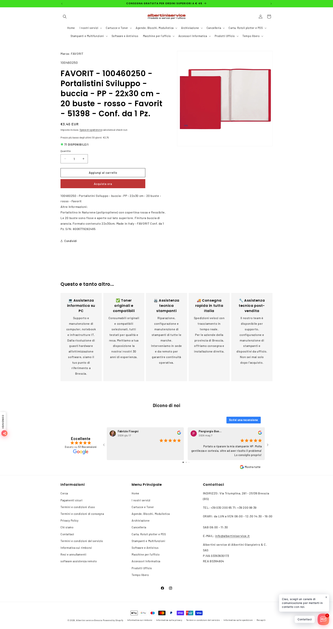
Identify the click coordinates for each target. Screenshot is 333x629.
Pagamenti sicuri (72, 500)
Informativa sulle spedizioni (238, 620)
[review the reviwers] (179, 433)
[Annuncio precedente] (62, 3)
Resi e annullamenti (73, 554)
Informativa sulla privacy (169, 620)
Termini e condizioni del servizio (82, 541)
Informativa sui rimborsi (76, 547)
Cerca (64, 493)
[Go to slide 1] (183, 462)
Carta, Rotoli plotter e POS (149, 534)
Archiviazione (141, 520)
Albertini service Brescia (89, 620)
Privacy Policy (69, 520)
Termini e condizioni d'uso (78, 507)
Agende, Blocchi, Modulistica (151, 513)
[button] (65, 16)
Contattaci (67, 534)
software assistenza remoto (79, 561)
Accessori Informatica (146, 561)
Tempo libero (140, 575)
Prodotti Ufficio (142, 568)
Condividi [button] (70, 241)
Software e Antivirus (145, 547)
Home (135, 493)
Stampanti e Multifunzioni (148, 541)
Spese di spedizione (91, 129)
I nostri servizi (141, 500)
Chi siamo (67, 527)
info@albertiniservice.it (232, 536)
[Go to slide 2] (186, 462)
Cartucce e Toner (143, 507)
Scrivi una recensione (243, 420)
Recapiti (261, 620)
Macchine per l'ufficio (146, 554)
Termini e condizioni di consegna (82, 513)
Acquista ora (103, 183)
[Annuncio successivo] (271, 3)
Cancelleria (139, 527)
